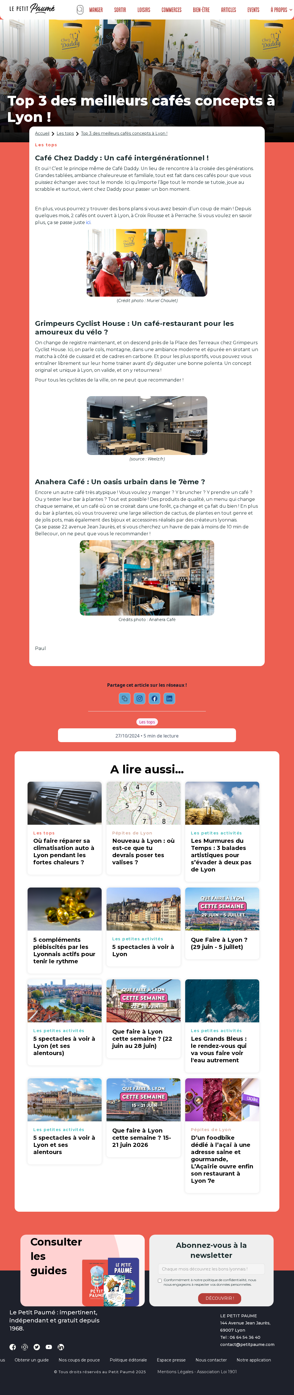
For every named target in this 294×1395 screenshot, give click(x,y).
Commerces (171, 9)
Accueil (42, 133)
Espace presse (171, 1360)
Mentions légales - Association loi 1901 (197, 1371)
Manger (96, 9)
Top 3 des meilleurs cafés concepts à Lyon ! (124, 133)
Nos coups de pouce (79, 1360)
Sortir (120, 9)
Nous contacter (211, 1360)
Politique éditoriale (128, 1360)
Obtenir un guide (32, 1360)
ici (88, 222)
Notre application (254, 1360)
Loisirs (144, 9)
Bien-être (201, 9)
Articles (228, 9)
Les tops (65, 133)
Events (253, 9)
